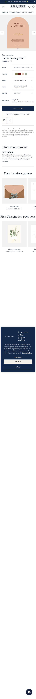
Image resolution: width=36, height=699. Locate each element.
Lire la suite (5, 161)
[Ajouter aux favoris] (4, 120)
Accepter (18, 361)
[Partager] (10, 120)
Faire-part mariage (15, 12)
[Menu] (3, 6)
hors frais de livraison (29, 101)
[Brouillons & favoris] (29, 6)
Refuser (18, 367)
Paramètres (18, 357)
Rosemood (5, 12)
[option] (13, 74)
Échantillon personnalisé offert (18, 114)
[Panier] (33, 6)
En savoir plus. (27, 353)
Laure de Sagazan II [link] (27, 12)
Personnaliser (18, 108)
